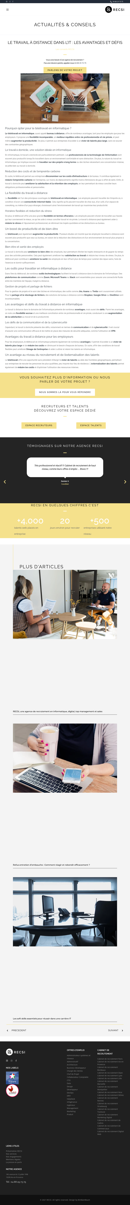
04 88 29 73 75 (80, 63)
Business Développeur (76, 1068)
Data (69, 1083)
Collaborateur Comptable (77, 1077)
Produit (70, 1114)
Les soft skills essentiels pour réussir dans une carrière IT (42, 1018)
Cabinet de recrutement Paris (110, 1059)
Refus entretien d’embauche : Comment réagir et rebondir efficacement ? (51, 865)
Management (72, 1108)
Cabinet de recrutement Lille (109, 1078)
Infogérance (72, 1102)
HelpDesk (71, 1099)
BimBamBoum (84, 1200)
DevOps (70, 1092)
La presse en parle (14, 1162)
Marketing (71, 1111)
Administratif (72, 1061)
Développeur (72, 1089)
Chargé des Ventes (75, 1071)
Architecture (72, 1064)
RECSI (49, 1200)
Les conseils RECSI (65, 49)
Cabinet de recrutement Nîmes (110, 1095)
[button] (5, 482)
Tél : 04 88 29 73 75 (16, 1182)
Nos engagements (13, 1156)
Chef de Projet (73, 1074)
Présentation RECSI (14, 1151)
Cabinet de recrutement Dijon (110, 1073)
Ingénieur (71, 1105)
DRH (69, 1096)
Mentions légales (13, 1159)
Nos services (11, 1154)
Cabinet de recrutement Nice (109, 1092)
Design (70, 1086)
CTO (68, 1080)
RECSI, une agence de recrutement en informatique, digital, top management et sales (57, 711)
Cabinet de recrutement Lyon (109, 1075)
